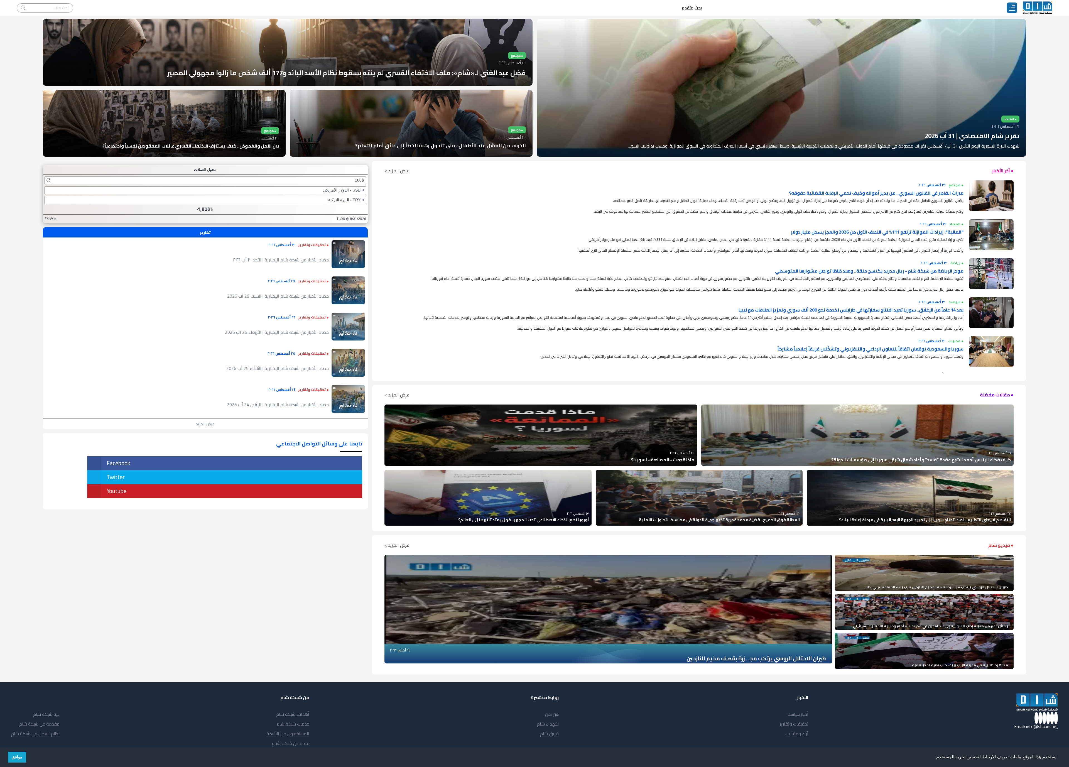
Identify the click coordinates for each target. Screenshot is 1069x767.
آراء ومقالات (796, 733)
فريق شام (549, 733)
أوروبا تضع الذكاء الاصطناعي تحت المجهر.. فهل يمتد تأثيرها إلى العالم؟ (523, 519)
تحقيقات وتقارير (794, 724)
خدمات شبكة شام (293, 724)
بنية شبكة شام (46, 714)
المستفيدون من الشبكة (287, 733)
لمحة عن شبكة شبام (290, 743)
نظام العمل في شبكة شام (35, 733)
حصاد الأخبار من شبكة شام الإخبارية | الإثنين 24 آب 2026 (278, 404)
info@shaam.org (1042, 726)
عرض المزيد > (396, 170)
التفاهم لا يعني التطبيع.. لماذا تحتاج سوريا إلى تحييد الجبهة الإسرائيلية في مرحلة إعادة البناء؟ (925, 519)
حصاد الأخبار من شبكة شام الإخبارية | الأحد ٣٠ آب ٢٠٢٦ (281, 260)
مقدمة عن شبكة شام (39, 724)
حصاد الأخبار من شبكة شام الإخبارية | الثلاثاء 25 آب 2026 (277, 368)
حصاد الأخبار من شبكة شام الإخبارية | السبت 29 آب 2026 (278, 296)
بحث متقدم (692, 8)
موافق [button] (17, 757)
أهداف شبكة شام (292, 714)
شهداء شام (548, 724)
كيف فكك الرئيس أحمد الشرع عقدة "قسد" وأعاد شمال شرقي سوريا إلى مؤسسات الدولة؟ (921, 459)
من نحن (552, 714)
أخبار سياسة (798, 714)
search (23, 8)
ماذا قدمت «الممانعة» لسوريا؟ (662, 459)
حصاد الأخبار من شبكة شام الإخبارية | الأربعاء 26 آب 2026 (277, 332)
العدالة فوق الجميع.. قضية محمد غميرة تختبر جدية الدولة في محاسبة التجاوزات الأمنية (719, 519)
